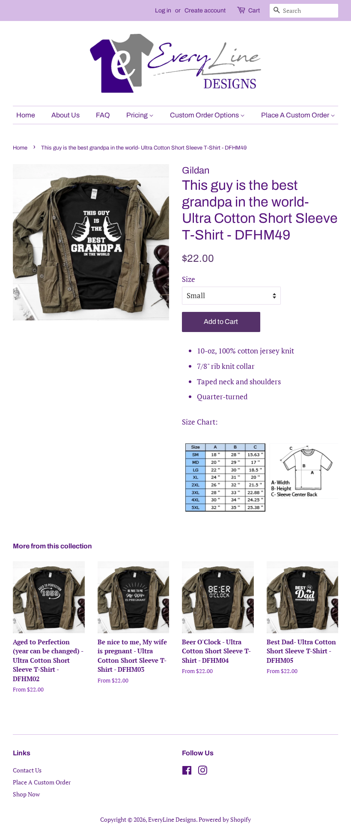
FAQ (103, 115)
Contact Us (27, 770)
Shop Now (26, 794)
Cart (254, 10)
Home (25, 115)
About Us (65, 115)
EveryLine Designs (172, 819)
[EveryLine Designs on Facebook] (187, 772)
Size (188, 279)
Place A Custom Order (295, 115)
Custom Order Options (205, 115)
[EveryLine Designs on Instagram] (202, 772)
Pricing (137, 115)
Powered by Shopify (225, 819)
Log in (163, 10)
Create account (205, 10)
